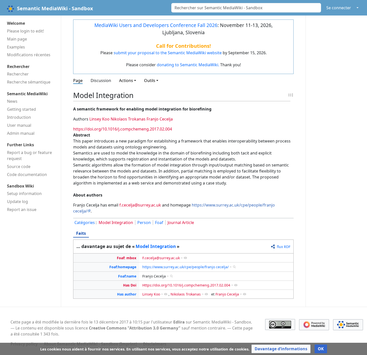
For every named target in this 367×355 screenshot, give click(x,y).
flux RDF (283, 246)
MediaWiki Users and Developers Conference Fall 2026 (155, 25)
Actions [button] (126, 80)
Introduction (19, 117)
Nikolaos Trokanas (128, 119)
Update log (17, 201)
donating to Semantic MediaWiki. (188, 65)
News (12, 101)
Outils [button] (149, 80)
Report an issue (21, 209)
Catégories (84, 222)
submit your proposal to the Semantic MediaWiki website (168, 53)
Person (144, 222)
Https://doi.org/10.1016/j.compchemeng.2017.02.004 (186, 285)
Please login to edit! (25, 31)
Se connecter (338, 7)
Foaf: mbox (126, 258)
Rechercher (18, 74)
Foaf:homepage (122, 266)
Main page (17, 39)
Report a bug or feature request (29, 155)
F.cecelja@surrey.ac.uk (161, 258)
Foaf (159, 222)
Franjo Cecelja (160, 119)
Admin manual (20, 133)
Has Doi (129, 285)
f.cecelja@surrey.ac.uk (140, 205)
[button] (281, 348)
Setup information (24, 193)
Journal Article (181, 222)
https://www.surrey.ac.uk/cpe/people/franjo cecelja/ (185, 266)
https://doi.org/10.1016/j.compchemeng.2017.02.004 (122, 129)
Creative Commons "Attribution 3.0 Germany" (135, 328)
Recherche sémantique (28, 82)
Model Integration (116, 222)
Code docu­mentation (27, 174)
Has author (126, 294)
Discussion (101, 80)
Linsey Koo (99, 119)
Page (78, 80)
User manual (19, 125)
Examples (16, 47)
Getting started (21, 109)
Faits (81, 233)
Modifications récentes (28, 55)
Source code (18, 166)
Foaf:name (127, 276)
